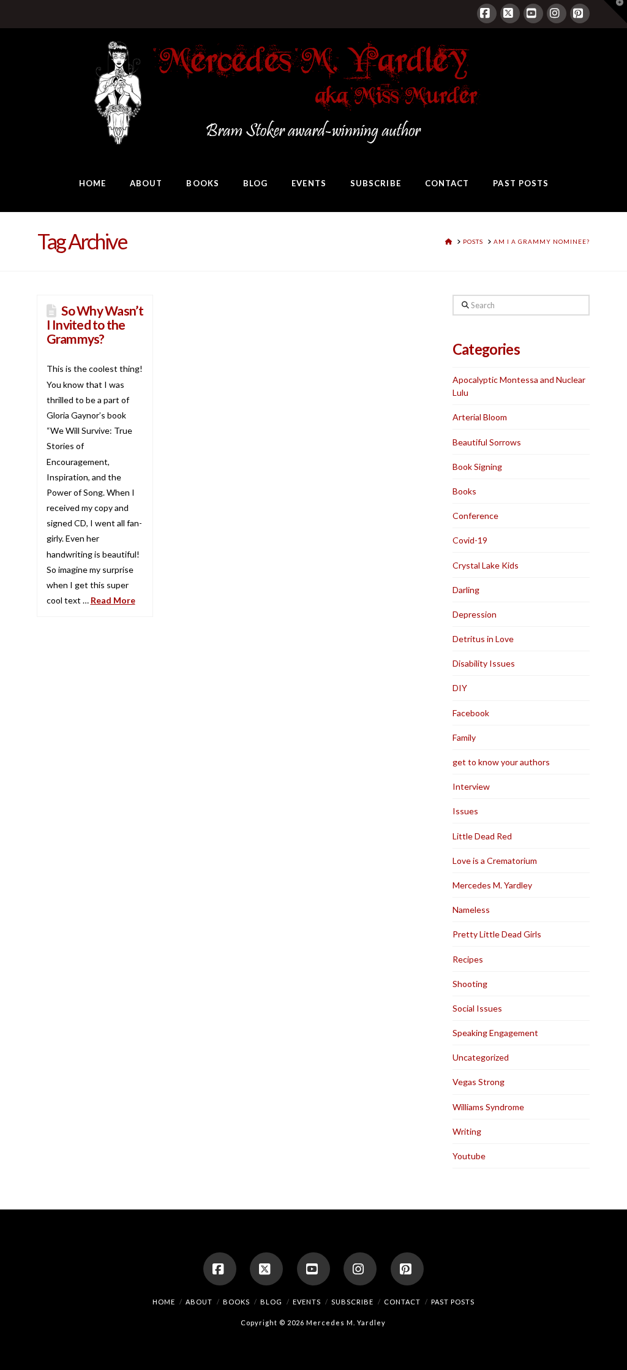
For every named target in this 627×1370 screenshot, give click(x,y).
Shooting (469, 983)
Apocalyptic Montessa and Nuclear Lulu (518, 386)
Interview (471, 786)
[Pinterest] (580, 13)
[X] (510, 13)
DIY (459, 688)
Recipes (467, 959)
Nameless (471, 909)
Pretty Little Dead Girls (496, 934)
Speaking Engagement (495, 1033)
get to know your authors (501, 762)
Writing (466, 1131)
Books (464, 491)
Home (163, 1302)
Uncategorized (480, 1057)
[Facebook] (487, 13)
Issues (465, 811)
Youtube (469, 1156)
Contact (402, 1302)
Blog (271, 1302)
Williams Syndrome (488, 1107)
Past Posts (453, 1302)
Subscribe (352, 1302)
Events (307, 1302)
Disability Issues (483, 663)
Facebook (470, 713)
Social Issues (477, 1008)
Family (464, 737)
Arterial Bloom (479, 417)
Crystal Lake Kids (485, 565)
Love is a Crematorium (494, 860)
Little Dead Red (482, 836)
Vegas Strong (478, 1082)
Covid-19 (469, 540)
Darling (465, 590)
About (199, 1302)
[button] (615, 11)
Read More (113, 600)
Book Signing (477, 466)
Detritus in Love (483, 639)
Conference (475, 515)
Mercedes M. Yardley (492, 885)
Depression (474, 614)
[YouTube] (533, 13)
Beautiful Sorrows (486, 442)
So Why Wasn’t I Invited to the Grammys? (95, 324)
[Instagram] (556, 13)
